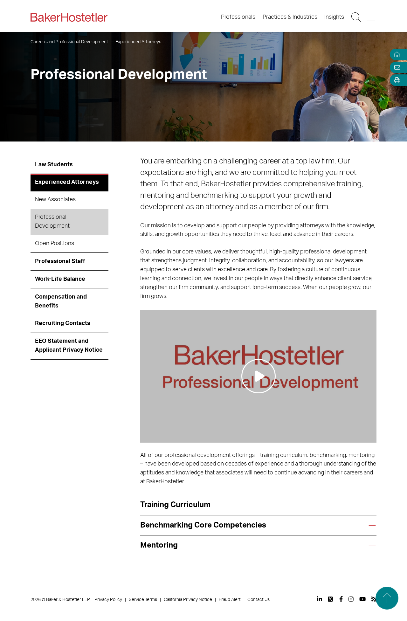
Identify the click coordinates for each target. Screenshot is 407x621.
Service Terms (143, 599)
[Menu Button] (371, 17)
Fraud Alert (230, 599)
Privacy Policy (108, 599)
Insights (334, 17)
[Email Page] (395, 67)
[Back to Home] (69, 17)
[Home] (395, 54)
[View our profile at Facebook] (341, 599)
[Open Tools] (395, 80)
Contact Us (258, 599)
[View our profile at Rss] (373, 599)
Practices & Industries (290, 17)
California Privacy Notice (188, 599)
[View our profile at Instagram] (351, 599)
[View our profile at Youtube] (362, 599)
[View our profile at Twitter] (331, 599)
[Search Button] (356, 17)
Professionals (238, 17)
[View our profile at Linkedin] (319, 599)
